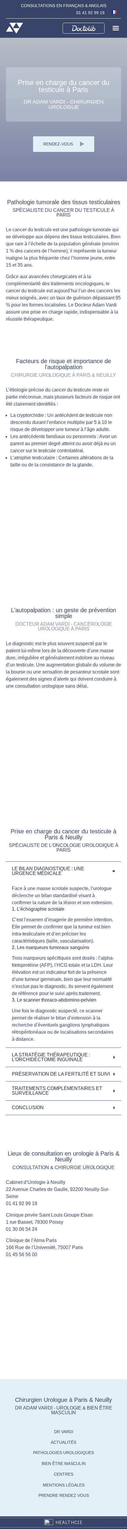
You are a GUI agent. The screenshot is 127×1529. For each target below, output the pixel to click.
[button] (115, 28)
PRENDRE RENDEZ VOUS (63, 1495)
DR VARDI (63, 1431)
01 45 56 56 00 (21, 1254)
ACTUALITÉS (63, 1442)
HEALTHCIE (68, 1522)
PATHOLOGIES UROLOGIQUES (63, 1452)
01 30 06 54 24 (21, 1229)
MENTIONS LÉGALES (63, 1485)
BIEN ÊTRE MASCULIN (64, 1463)
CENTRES (63, 1474)
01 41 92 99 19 (90, 12)
